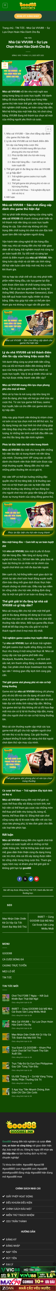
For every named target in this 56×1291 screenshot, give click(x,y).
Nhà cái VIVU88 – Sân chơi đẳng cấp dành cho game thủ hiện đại (28, 135)
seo (42, 55)
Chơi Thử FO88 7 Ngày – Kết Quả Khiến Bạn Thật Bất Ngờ (30, 997)
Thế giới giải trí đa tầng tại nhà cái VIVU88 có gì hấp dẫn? (28, 171)
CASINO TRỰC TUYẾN (14, 965)
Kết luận (10, 197)
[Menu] (5, 5)
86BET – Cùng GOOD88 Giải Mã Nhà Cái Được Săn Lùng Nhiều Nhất (32, 1010)
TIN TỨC (20, 27)
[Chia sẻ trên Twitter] (30, 879)
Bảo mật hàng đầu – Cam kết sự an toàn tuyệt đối (29, 164)
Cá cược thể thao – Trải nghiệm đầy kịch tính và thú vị (31, 192)
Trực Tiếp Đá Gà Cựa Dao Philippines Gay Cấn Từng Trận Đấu (32, 1065)
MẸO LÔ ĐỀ (8, 971)
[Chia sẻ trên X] (25, 879)
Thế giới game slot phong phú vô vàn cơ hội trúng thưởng (31, 185)
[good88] (28, 5)
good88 (27, 868)
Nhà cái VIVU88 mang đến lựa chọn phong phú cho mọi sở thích (29, 150)
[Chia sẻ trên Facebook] (19, 879)
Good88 (6, 1141)
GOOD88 (7, 953)
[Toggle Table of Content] (46, 129)
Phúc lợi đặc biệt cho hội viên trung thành (28, 157)
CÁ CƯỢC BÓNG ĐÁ (13, 959)
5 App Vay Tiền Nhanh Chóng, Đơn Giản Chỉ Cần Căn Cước (31, 1091)
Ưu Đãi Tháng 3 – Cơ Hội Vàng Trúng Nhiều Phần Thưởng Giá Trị (32, 1078)
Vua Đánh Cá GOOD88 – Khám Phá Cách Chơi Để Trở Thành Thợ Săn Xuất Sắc (31, 1050)
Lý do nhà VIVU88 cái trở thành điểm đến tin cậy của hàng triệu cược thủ (27, 143)
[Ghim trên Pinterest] (36, 879)
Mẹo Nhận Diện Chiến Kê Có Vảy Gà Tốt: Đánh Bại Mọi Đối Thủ (14, 922)
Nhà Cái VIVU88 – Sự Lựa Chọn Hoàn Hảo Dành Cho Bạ (32, 1023)
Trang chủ (7, 27)
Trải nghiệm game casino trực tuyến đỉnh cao (29, 178)
